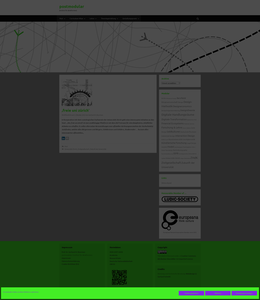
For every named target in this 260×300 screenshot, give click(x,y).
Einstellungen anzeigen (244, 293)
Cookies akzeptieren (191, 293)
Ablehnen (217, 293)
